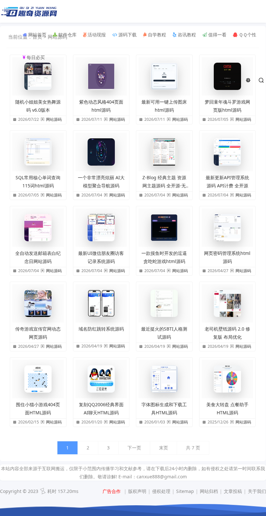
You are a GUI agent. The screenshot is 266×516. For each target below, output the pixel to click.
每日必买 (35, 57)
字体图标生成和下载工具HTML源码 (164, 408)
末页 (163, 448)
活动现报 (96, 34)
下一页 (134, 448)
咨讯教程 (186, 34)
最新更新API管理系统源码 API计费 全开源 (227, 181)
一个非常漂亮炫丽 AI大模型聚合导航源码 (101, 181)
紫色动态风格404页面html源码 (101, 106)
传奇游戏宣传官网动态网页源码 (38, 333)
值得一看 (216, 34)
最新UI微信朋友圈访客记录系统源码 (101, 257)
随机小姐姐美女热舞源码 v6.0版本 (38, 106)
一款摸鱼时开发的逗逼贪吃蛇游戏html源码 (164, 257)
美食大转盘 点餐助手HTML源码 (227, 408)
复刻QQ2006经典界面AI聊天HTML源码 (101, 408)
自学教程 (156, 34)
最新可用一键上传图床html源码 (164, 106)
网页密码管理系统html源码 (227, 257)
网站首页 (36, 34)
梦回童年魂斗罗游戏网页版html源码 (227, 106)
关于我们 (257, 491)
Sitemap (185, 491)
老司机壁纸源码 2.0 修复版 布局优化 (227, 333)
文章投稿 (233, 491)
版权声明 (137, 491)
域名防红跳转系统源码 (101, 329)
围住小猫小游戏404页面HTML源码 (38, 408)
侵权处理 (161, 491)
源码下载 (127, 34)
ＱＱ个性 (246, 34)
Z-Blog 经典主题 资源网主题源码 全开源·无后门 (164, 182)
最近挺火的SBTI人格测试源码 (164, 333)
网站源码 (54, 119)
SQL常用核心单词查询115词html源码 (38, 181)
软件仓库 (67, 34)
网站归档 (209, 491)
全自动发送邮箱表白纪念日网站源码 (38, 257)
